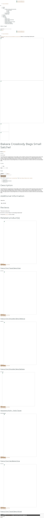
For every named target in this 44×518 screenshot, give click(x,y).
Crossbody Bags (18, 36)
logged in (6, 214)
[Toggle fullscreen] (3, 516)
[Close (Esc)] (0, 516)
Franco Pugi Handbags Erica (10, 461)
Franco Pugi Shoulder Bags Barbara (12, 369)
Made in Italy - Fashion (28, 178)
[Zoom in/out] (4, 516)
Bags (14, 36)
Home (1, 36)
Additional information (7, 180)
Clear (8, 173)
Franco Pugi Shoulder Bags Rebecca (12, 318)
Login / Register (5, 3)
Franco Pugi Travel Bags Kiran (10, 268)
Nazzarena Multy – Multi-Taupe (10, 410)
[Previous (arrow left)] (0, 517)
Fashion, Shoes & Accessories (8, 36)
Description (5, 179)
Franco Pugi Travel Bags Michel (11, 511)
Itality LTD (25, 515)
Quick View (8, 264)
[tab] (23, 179)
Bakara (4, 151)
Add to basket (3, 406)
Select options (3, 264)
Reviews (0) (5, 181)
